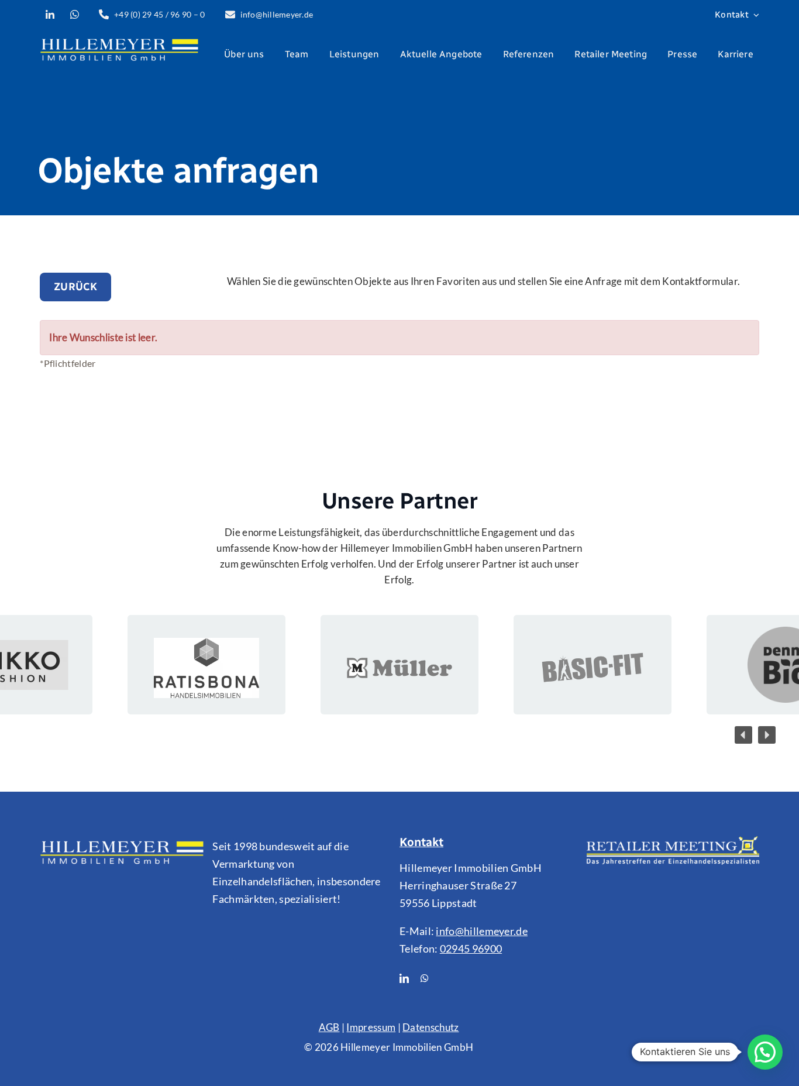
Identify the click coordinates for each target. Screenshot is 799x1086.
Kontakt (421, 842)
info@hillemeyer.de (482, 931)
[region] (399, 665)
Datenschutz (430, 1027)
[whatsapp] (425, 978)
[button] (743, 735)
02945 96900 (471, 948)
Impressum (370, 1027)
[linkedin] (404, 978)
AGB (329, 1027)
